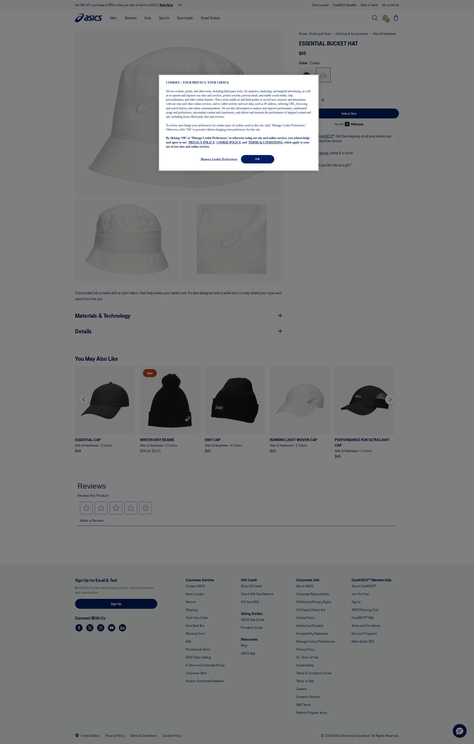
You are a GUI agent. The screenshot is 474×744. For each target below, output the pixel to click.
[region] (238, 122)
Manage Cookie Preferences (219, 159)
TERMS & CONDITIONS (265, 142)
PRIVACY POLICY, (202, 142)
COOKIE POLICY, (229, 142)
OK (257, 159)
